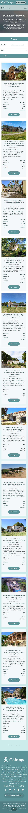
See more (14, 114)
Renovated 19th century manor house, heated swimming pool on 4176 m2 (14, 316)
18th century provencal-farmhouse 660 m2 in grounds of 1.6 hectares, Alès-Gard (14, 652)
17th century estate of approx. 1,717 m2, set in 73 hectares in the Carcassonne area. (14, 484)
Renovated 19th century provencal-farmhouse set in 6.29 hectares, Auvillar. (14, 372)
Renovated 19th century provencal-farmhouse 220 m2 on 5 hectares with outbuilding (14, 429)
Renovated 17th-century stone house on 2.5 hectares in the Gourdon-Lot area (14, 84)
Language (6, 8)
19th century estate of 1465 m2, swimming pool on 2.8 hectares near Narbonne (14, 202)
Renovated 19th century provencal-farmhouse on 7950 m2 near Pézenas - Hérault (14, 540)
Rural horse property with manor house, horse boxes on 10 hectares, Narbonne (14, 597)
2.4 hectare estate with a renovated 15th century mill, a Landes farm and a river (14, 260)
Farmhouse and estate (14, 147)
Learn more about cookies (14, 806)
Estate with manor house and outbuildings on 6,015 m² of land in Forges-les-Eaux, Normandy (14, 143)
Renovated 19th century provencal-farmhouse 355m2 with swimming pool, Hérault (14, 708)
